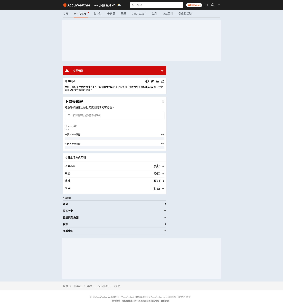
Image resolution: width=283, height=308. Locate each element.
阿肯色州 (103, 286)
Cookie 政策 (139, 301)
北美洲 (78, 286)
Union (117, 286)
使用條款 (116, 301)
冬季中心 (117, 86)
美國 (89, 286)
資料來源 (165, 301)
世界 (65, 286)
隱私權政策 (127, 301)
